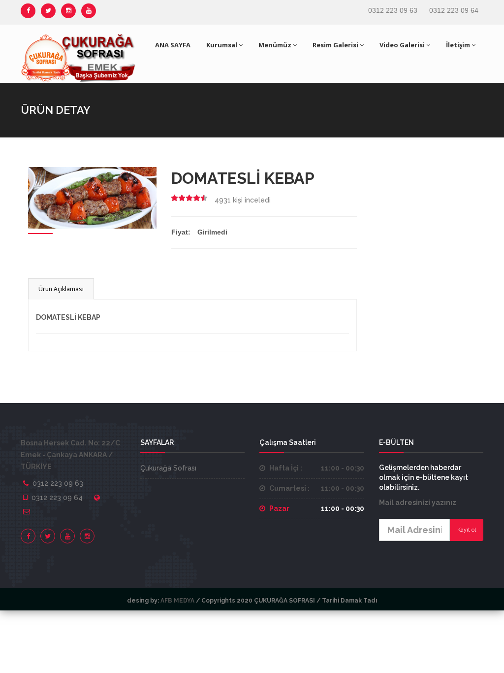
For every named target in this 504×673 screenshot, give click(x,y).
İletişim (458, 44)
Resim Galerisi (335, 44)
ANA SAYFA (172, 44)
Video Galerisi (402, 44)
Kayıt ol (466, 530)
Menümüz (274, 44)
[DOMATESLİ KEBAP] (92, 197)
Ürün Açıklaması (61, 289)
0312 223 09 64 (453, 10)
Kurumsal (221, 44)
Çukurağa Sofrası (168, 468)
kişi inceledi (243, 200)
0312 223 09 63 (392, 10)
